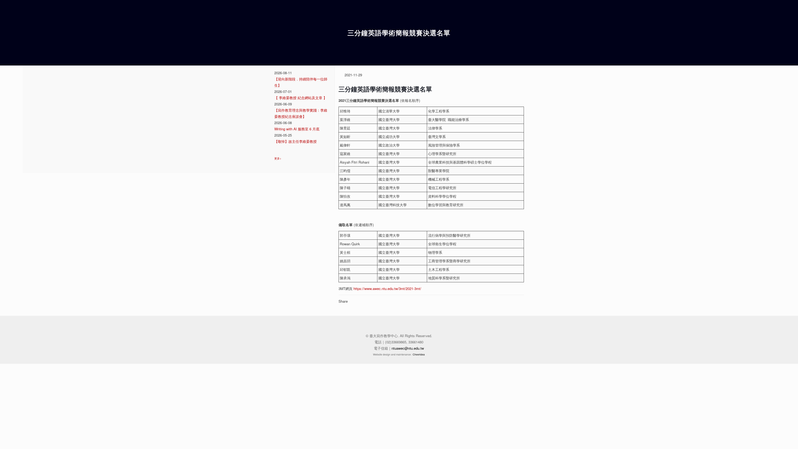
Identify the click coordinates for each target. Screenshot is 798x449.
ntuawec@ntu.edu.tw (408, 348)
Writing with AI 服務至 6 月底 (296, 128)
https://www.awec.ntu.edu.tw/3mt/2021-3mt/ (387, 288)
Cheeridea (419, 354)
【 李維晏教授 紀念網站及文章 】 (300, 97)
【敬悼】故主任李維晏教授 (295, 141)
